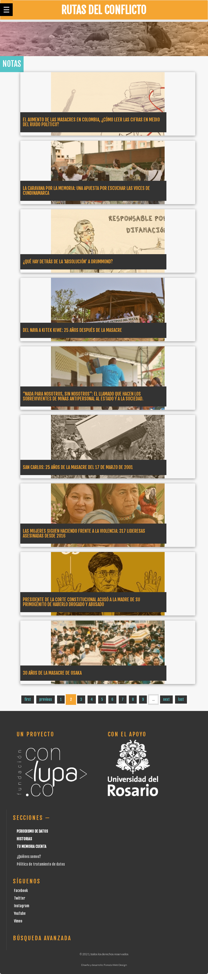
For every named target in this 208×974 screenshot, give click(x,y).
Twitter (19, 898)
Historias (24, 839)
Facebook (21, 890)
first (27, 699)
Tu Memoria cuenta (31, 846)
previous (45, 699)
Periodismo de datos (32, 831)
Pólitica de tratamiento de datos (41, 864)
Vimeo (18, 921)
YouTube (20, 913)
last (181, 699)
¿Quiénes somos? (29, 856)
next (166, 699)
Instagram (21, 906)
